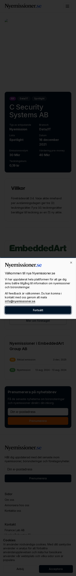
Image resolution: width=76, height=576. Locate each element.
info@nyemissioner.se (20, 301)
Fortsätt (38, 310)
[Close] (71, 262)
